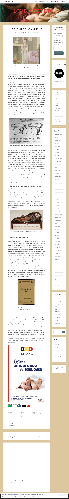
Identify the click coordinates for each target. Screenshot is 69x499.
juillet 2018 (57, 226)
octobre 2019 (58, 182)
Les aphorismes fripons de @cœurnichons (58, 119)
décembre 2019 (58, 176)
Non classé (57, 314)
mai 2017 (57, 268)
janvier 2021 (57, 155)
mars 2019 (57, 203)
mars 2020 (57, 173)
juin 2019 (57, 194)
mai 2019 (57, 197)
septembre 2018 (58, 220)
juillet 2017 (57, 262)
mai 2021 (57, 149)
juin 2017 (57, 265)
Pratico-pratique (58, 317)
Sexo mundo (57, 323)
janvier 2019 (57, 208)
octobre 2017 (58, 253)
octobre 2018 (58, 217)
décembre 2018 (58, 211)
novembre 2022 (58, 134)
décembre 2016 (58, 280)
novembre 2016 (58, 283)
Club (9, 342)
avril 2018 (57, 235)
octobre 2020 (58, 161)
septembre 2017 (58, 256)
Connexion (57, 344)
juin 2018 (57, 229)
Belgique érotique (14, 423)
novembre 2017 (58, 250)
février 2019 (57, 205)
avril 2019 (57, 199)
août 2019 (57, 188)
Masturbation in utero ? (12, 411)
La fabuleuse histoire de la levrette (58, 103)
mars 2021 (57, 152)
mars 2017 (57, 274)
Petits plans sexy (58, 115)
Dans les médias (54, 1)
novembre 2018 (58, 214)
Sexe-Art (57, 320)
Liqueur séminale (35, 411)
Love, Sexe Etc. (8, 1)
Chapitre (12, 342)
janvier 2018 (57, 244)
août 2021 (57, 143)
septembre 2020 (58, 164)
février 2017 (57, 277)
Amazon (43, 340)
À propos (41, 1)
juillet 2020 (57, 170)
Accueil (35, 1)
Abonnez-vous (58, 53)
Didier (26, 32)
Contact (63, 1)
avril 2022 (57, 137)
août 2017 (57, 259)
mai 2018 (57, 232)
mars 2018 (57, 238)
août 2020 (57, 167)
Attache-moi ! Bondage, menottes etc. (58, 110)
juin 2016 (57, 286)
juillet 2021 (57, 146)
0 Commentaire (34, 32)
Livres (47, 1)
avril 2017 (57, 271)
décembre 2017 (58, 247)
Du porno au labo (58, 301)
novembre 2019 (58, 179)
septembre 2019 (58, 185)
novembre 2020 (58, 158)
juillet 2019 (57, 191)
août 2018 (57, 223)
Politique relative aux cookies (34, 496)
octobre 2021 (58, 140)
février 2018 (57, 241)
